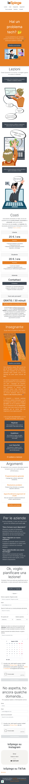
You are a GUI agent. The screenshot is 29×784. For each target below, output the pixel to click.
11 (9, 649)
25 (9, 653)
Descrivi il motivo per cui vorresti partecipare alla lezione (14, 608)
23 (21, 651)
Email (2, 602)
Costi (10, 6)
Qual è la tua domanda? (6, 714)
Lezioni (5, 6)
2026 (16, 641)
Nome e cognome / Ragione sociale (9, 596)
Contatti (21, 9)
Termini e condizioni (14, 781)
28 (9, 645)
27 (7, 645)
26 (12, 653)
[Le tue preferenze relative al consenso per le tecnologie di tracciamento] (2, 781)
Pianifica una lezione (14, 45)
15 (19, 649)
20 (14, 651)
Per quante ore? (4, 616)
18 (9, 651)
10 (7, 649)
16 (21, 649)
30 (14, 645)
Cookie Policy (23, 779)
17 (7, 651)
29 (12, 645)
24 (7, 653)
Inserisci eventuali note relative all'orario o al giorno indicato (12, 632)
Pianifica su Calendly (14, 589)
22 (19, 651)
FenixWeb (15, 778)
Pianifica (16, 9)
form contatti (17, 227)
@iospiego (3, 772)
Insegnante (15, 6)
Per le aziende (8, 9)
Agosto (13, 641)
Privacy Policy (13, 665)
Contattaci (15, 283)
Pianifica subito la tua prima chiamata (14, 304)
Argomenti (22, 6)
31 (7, 655)
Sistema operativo (20, 616)
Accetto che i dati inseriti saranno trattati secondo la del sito (14, 724)
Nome (2, 703)
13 (14, 649)
